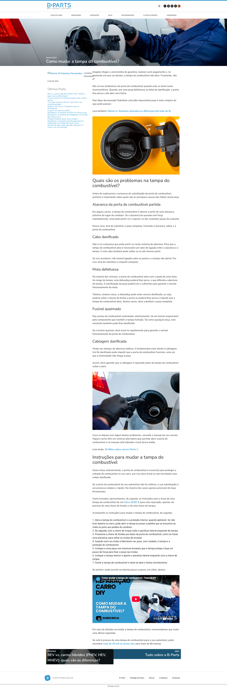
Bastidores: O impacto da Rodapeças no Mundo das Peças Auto (67, 115)
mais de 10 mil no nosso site (118, 643)
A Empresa (163, 678)
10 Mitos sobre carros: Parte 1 (121, 449)
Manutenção (76, 15)
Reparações (94, 15)
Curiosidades (171, 15)
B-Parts (122, 678)
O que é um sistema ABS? (59, 110)
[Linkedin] (172, 6)
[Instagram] (175, 6)
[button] (159, 6)
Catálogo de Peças (137, 678)
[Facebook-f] (165, 6)
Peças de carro (56, 15)
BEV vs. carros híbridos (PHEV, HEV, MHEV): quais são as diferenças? (66, 95)
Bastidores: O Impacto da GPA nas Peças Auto (67, 112)
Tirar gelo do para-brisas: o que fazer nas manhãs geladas (65, 103)
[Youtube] (168, 6)
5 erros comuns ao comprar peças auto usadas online (67, 99)
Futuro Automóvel (150, 15)
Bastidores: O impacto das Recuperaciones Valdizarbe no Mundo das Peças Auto (66, 122)
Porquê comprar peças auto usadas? (63, 119)
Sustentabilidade (127, 15)
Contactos (176, 678)
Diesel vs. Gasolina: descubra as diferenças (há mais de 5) (139, 111)
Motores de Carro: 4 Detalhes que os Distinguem (63, 107)
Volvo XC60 (130, 502)
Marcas (152, 678)
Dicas (110, 15)
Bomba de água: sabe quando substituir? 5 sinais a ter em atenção (65, 126)
